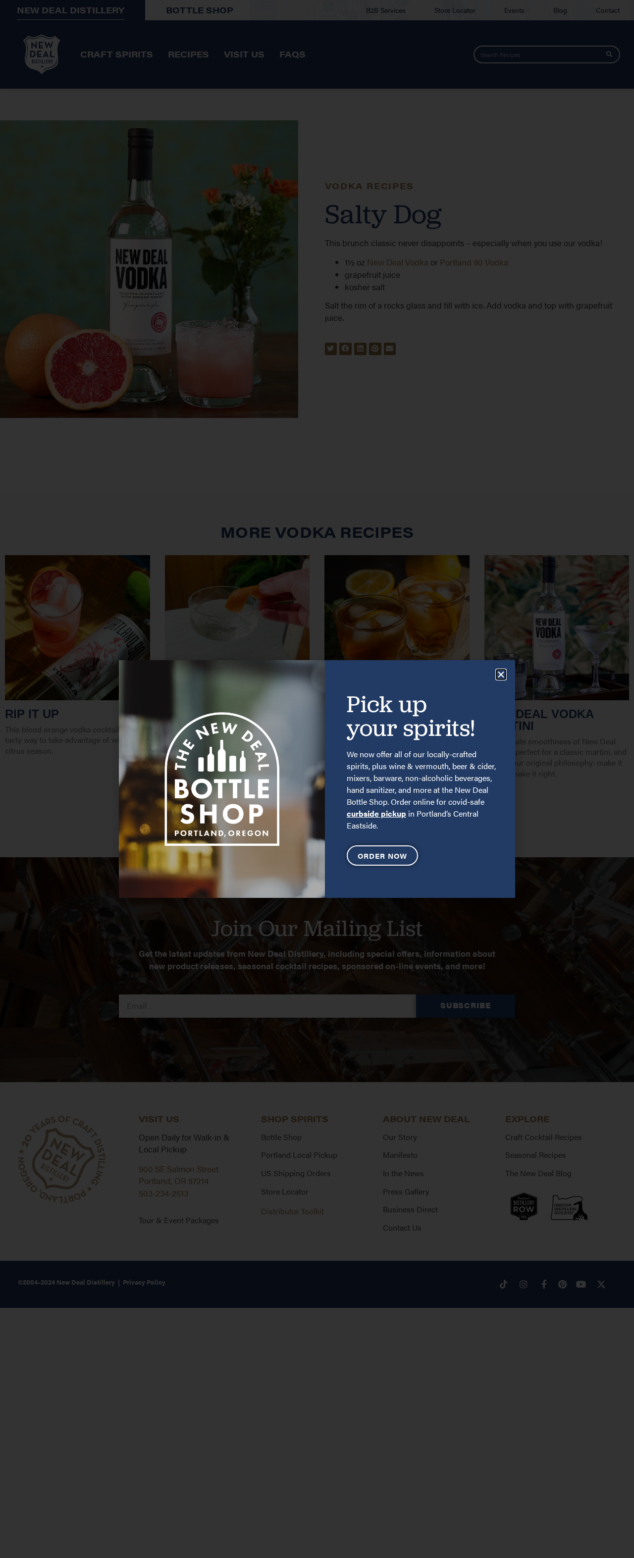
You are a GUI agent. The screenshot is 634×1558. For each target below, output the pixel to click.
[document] (317, 779)
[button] (501, 674)
